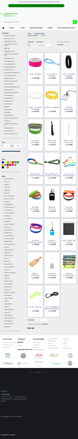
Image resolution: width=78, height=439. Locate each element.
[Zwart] (3, 167)
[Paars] (8, 165)
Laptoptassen (6, 347)
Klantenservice (8, 16)
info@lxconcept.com (7, 397)
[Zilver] (5, 167)
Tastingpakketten (53, 338)
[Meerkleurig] (8, 162)
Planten (20, 345)
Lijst (29, 49)
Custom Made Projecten (65, 28)
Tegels (29, 45)
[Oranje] (3, 165)
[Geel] (5, 162)
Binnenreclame (52, 340)
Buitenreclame (67, 348)
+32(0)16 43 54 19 (10, 14)
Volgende (60, 44)
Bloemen (20, 342)
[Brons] (8, 167)
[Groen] (18, 162)
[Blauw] (3, 162)
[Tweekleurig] (15, 165)
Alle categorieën (38, 339)
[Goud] (10, 162)
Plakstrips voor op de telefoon (11, 342)
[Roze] (13, 165)
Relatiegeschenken (36, 28)
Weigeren (67, 5)
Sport (23, 28)
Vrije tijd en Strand (33, 35)
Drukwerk (66, 338)
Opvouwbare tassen (8, 345)
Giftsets (50, 343)
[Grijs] (15, 162)
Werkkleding (51, 345)
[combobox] (37, 22)
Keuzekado (21, 339)
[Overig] (5, 165)
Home (3, 28)
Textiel (50, 28)
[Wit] (18, 165)
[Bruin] (13, 162)
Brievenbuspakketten (25, 349)
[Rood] (10, 165)
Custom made (7, 339)
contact (38, 372)
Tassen (11, 28)
